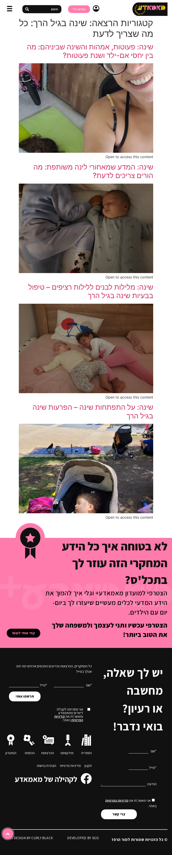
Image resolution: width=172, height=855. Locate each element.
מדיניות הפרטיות (116, 800)
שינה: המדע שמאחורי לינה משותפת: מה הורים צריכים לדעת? (93, 171)
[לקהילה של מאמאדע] (86, 778)
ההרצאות (47, 753)
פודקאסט (66, 753)
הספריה (86, 753)
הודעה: (152, 784)
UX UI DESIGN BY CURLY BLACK (28, 838)
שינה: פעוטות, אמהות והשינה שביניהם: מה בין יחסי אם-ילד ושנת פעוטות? (90, 51)
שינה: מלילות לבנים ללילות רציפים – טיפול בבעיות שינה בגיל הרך (90, 291)
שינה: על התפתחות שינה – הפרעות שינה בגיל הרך (92, 411)
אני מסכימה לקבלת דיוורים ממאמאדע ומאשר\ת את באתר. (68, 715)
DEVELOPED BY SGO (83, 838)
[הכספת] (29, 740)
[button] (9, 9)
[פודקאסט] (67, 740)
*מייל (153, 768)
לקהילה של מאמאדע (46, 779)
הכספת (30, 753)
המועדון (10, 753)
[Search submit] (27, 9)
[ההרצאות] (48, 740)
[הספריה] (86, 740)
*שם (154, 751)
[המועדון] (10, 740)
